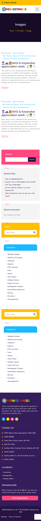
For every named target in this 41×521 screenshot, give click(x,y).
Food (33, 56)
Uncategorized (23, 59)
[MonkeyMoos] (14, 9)
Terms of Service (15, 517)
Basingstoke (7, 475)
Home (12, 30)
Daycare (16, 56)
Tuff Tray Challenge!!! (12, 185)
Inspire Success (13, 283)
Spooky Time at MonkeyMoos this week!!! (20, 182)
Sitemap (4, 517)
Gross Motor (12, 277)
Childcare (9, 56)
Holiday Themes (13, 280)
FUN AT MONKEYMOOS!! (13, 179)
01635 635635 (10, 2)
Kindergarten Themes (15, 286)
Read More (4, 87)
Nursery (6, 59)
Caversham (7, 472)
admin (9, 53)
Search (8, 154)
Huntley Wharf (8, 479)
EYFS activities (25, 56)
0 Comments (19, 53)
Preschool (13, 59)
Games (10, 274)
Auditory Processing (15, 258)
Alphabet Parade (14, 254)
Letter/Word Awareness (16, 290)
